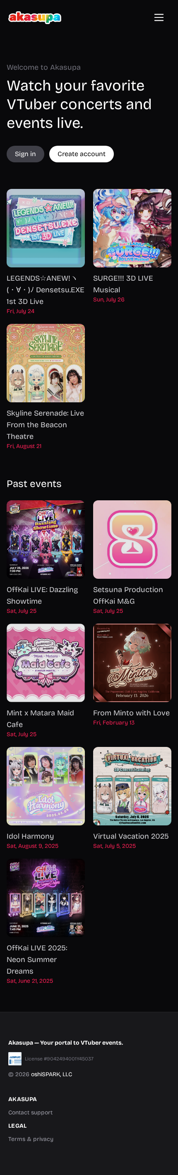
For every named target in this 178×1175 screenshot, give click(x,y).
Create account (82, 154)
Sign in (25, 154)
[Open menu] (159, 17)
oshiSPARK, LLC (51, 1074)
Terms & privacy (30, 1139)
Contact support (30, 1112)
